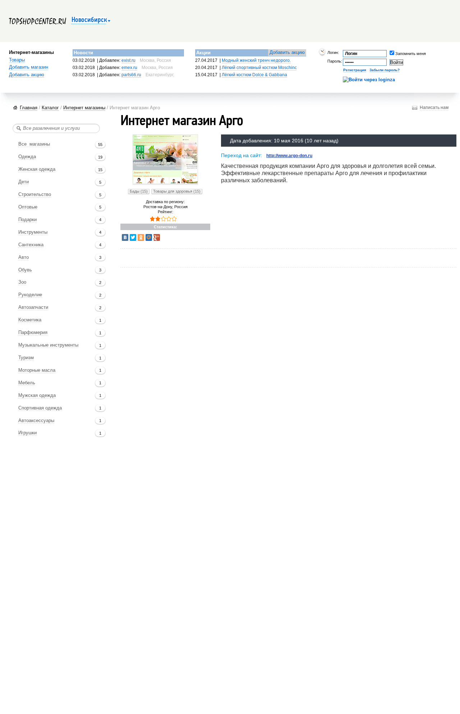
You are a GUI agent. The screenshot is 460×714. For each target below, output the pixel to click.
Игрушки (27, 432)
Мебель (26, 382)
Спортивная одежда (40, 408)
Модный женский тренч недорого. (256, 60)
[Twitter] (133, 237)
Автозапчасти (33, 307)
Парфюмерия (32, 332)
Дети (23, 181)
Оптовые (27, 207)
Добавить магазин (28, 67)
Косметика (29, 319)
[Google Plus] (156, 237)
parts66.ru (131, 74)
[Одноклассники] (141, 237)
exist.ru (128, 60)
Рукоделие (30, 294)
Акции (203, 52)
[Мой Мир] (149, 237)
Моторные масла (36, 370)
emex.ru (129, 67)
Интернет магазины (84, 107)
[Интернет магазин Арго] (165, 182)
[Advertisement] (253, 258)
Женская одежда (36, 169)
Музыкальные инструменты (48, 345)
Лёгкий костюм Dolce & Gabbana (254, 74)
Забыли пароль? (384, 70)
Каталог (50, 107)
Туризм (26, 357)
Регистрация (354, 70)
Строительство (34, 194)
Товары (17, 60)
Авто (23, 257)
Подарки (27, 219)
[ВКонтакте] (125, 237)
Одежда (27, 156)
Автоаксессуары (36, 420)
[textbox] (56, 128)
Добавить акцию (26, 74)
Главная (28, 107)
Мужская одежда (37, 395)
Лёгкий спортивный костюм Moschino (259, 67)
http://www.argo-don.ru (289, 155)
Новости (83, 52)
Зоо (22, 282)
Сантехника (30, 244)
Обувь (25, 270)
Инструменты (32, 232)
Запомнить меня (400, 53)
